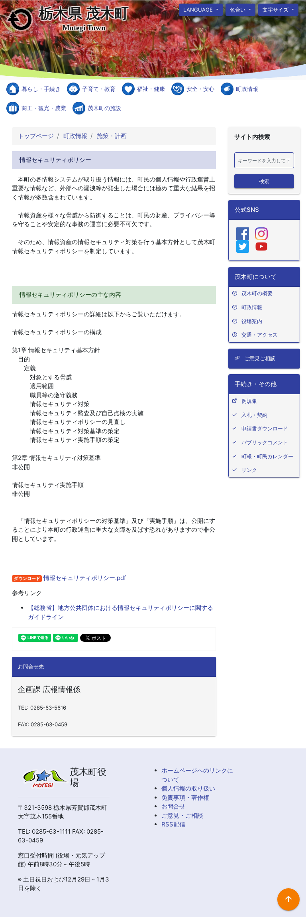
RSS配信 (173, 824)
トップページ (36, 136)
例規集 (249, 401)
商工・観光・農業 (44, 108)
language (198, 9)
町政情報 (247, 88)
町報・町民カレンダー (267, 456)
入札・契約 (254, 415)
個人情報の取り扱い (188, 788)
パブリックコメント (264, 442)
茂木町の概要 (257, 293)
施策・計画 (111, 136)
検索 (264, 180)
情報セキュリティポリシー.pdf (84, 578)
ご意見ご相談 (259, 358)
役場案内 (251, 321)
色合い (238, 9)
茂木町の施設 (104, 108)
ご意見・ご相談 (182, 815)
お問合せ (173, 806)
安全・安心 (200, 88)
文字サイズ (276, 9)
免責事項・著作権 (185, 797)
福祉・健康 (151, 88)
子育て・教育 (99, 88)
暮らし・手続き (41, 88)
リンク (249, 470)
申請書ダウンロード (264, 428)
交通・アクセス (259, 334)
